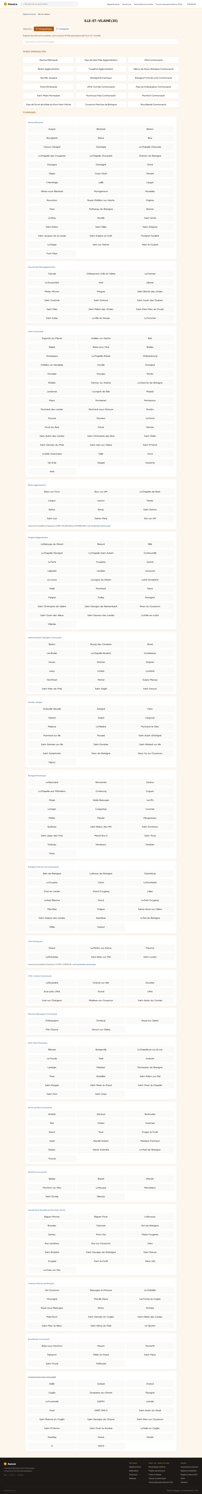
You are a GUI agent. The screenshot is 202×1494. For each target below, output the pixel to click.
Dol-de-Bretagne (150, 1225)
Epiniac (52, 1234)
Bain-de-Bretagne (52, 873)
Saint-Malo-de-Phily (52, 688)
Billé (150, 544)
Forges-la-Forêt (150, 1132)
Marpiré (150, 391)
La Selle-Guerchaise (52, 453)
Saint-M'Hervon (52, 1428)
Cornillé (101, 365)
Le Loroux (52, 579)
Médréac (101, 1067)
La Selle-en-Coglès (150, 1428)
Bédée (52, 1178)
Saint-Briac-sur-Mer (101, 957)
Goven (52, 662)
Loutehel (150, 671)
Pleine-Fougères (150, 1234)
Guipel (101, 717)
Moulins (150, 409)
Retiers (52, 1149)
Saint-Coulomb (52, 300)
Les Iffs (150, 800)
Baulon (52, 644)
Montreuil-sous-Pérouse (101, 409)
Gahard (52, 717)
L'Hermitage (52, 182)
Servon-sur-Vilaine (101, 1029)
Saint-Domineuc (150, 826)
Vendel (150, 1437)
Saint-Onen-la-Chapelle (150, 1085)
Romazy (150, 1308)
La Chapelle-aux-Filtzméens (52, 791)
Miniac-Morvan (52, 291)
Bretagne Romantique (101, 78)
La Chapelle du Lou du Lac (150, 1049)
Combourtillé (150, 553)
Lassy (52, 671)
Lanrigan (52, 809)
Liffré (150, 991)
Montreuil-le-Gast (150, 726)
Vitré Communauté (153, 60)
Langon (52, 500)
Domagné (150, 365)
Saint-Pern (52, 1094)
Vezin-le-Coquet (150, 244)
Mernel (101, 679)
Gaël (101, 1058)
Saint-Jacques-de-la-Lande (52, 235)
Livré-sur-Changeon (52, 1000)
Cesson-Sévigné (52, 147)
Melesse (52, 726)
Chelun (101, 1123)
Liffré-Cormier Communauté (101, 86)
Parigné (52, 597)
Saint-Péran (150, 1354)
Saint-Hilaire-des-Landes (150, 1316)
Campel (101, 1383)
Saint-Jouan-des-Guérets (150, 300)
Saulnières (101, 918)
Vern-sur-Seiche (101, 244)
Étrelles (52, 382)
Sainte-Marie (101, 518)
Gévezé (150, 173)
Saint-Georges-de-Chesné (100, 1419)
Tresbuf (101, 927)
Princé (101, 427)
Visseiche (150, 462)
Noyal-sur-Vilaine (150, 1020)
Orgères (150, 200)
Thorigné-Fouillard (150, 235)
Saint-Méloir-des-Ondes (101, 309)
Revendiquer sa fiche (157, 1467)
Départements (113, 4)
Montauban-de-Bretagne (150, 1067)
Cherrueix (101, 1225)
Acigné (52, 129)
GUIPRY (101, 1401)
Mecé (52, 400)
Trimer (52, 853)
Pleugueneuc (150, 818)
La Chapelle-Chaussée (150, 147)
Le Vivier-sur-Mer (52, 1270)
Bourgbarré (52, 138)
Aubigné (101, 709)
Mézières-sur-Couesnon (101, 1000)
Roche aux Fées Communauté (101, 95)
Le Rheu (52, 218)
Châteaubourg (150, 356)
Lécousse (150, 571)
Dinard (52, 948)
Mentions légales (173, 1490)
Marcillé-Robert (101, 1141)
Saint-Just (52, 518)
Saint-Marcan (150, 1252)
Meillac (52, 818)
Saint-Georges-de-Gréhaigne (101, 1252)
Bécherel (101, 129)
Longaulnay (101, 809)
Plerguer (101, 291)
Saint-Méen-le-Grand (101, 1085)
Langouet (150, 717)
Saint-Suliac (52, 318)
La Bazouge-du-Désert (52, 544)
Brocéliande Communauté (153, 104)
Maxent (101, 1346)
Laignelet (52, 571)
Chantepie (101, 147)
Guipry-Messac (150, 679)
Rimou (101, 1308)
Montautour (150, 400)
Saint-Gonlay (51, 1196)
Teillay (52, 927)
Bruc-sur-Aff (101, 491)
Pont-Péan (52, 253)
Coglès (52, 1392)
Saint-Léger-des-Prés (52, 835)
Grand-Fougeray (101, 891)
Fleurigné (150, 1392)
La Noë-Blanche (52, 900)
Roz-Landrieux (52, 1243)
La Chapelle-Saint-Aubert (101, 553)
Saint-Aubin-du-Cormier (150, 1000)
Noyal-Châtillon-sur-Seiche (100, 200)
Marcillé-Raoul (101, 1299)
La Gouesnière (52, 282)
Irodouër (150, 1058)
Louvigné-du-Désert (101, 579)
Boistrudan (150, 1114)
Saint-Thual (150, 835)
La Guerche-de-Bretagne (150, 382)
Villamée (52, 624)
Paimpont (52, 1354)
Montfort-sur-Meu (52, 1187)
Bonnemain (101, 782)
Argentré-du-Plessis (52, 338)
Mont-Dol (101, 1234)
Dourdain (150, 982)
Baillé (51, 1383)
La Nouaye (101, 1187)
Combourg (101, 791)
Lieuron (101, 500)
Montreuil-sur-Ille (51, 735)
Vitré (52, 471)
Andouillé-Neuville (52, 709)
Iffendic (150, 1178)
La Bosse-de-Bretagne (101, 873)
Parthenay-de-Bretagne (101, 209)
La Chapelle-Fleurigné (52, 553)
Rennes (150, 209)
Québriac (51, 826)
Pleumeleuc (150, 1187)
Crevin (101, 882)
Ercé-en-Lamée (52, 891)
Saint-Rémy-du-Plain (101, 1325)
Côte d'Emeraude (48, 86)
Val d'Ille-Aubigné (48, 78)
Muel (52, 1076)
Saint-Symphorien (52, 753)
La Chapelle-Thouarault (101, 155)
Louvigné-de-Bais (101, 391)
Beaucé (101, 544)
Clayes (52, 173)
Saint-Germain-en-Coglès (101, 1316)
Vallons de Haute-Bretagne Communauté (153, 69)
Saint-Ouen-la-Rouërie (101, 1428)
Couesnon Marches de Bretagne (101, 104)
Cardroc (150, 782)
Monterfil (150, 1346)
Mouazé (101, 735)
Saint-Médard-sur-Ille (150, 744)
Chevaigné (101, 164)
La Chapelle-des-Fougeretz (52, 155)
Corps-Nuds (101, 173)
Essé (101, 1132)
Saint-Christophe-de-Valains (52, 606)
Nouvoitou (52, 200)
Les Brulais (52, 653)
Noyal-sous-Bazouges (52, 1308)
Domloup (101, 1020)
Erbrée (150, 374)
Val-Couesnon (52, 1290)
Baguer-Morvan (52, 1216)
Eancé (52, 1132)
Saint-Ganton (150, 509)
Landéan (101, 571)
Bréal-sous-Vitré (101, 347)
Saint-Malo (52, 309)
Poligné (101, 909)
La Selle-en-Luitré (150, 615)
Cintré (150, 164)
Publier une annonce (157, 1471)
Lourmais (150, 809)
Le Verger (52, 244)
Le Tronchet (150, 318)
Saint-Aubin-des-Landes (52, 436)
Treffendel (101, 1363)
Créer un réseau (155, 1474)
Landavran (52, 391)
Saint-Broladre (52, 1252)
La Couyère (51, 882)
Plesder (101, 818)
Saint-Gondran (101, 744)
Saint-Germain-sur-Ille (52, 744)
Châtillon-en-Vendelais (52, 365)
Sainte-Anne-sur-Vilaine (150, 909)
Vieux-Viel (150, 1261)
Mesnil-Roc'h (100, 835)
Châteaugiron (52, 1020)
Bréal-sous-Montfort (52, 1346)
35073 (101, 1446)
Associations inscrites (143, 4)
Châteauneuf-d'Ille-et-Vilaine (101, 273)
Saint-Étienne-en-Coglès (52, 1419)
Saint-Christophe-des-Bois (101, 436)
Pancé (101, 900)
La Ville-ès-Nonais (101, 318)
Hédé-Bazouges (101, 800)
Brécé (101, 138)
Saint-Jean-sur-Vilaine (101, 445)
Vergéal (101, 462)
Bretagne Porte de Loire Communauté (153, 78)
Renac (101, 509)
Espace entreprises (188, 1471)
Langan (150, 182)
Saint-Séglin (101, 688)
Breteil (101, 1178)
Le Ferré (52, 562)
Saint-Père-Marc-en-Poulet (150, 309)
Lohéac (101, 671)
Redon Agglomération (48, 69)
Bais (150, 338)
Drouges (101, 374)
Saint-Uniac (101, 1094)
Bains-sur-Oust (52, 491)
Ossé (52, 1410)
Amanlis (52, 1114)
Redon (52, 509)
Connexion (191, 4)
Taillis (101, 453)
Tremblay (52, 1437)
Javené (150, 562)
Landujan (52, 1067)
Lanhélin (150, 1401)
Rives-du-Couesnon (150, 606)
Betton (150, 129)
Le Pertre (150, 418)
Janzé (52, 1141)
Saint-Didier (150, 436)
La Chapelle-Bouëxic (101, 653)
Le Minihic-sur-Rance (101, 948)
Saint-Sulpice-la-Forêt (101, 235)
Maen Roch (51, 1316)
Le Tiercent (150, 1325)
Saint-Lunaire (150, 957)
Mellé (52, 588)
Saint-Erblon (52, 227)
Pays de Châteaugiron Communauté (153, 86)
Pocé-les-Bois (52, 427)
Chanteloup (150, 873)
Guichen (101, 662)
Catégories (64, 29)
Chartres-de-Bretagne (150, 155)
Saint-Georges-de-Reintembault (101, 606)
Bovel (150, 644)
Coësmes (150, 1123)
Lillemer (150, 282)
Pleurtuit (150, 948)
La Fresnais (150, 273)
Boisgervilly (101, 1049)
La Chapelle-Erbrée (101, 356)
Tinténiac (52, 844)
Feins (150, 709)
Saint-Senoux (150, 688)
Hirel (101, 282)
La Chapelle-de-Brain (150, 491)
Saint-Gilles (101, 227)
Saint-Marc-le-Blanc (52, 1325)
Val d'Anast (52, 679)
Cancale (52, 273)
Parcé (150, 588)
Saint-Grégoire (150, 227)
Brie (52, 1123)
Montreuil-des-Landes (52, 409)
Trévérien (150, 844)
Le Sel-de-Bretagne (150, 918)
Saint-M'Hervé (150, 445)
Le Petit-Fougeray (150, 900)
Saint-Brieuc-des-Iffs (101, 826)
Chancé (150, 1383)
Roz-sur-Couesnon (101, 1243)
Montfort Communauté (153, 95)
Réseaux (132, 1478)
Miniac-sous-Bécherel (52, 191)
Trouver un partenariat (157, 1478)
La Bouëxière (52, 982)
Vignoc (52, 762)
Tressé (101, 1437)
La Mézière (101, 726)
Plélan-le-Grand (101, 1354)
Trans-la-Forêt (101, 1261)
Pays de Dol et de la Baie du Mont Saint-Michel (48, 104)
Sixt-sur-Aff (150, 518)
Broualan (52, 1225)
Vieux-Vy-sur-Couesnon (150, 753)
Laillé (101, 182)
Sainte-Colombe (101, 1149)
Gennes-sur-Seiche (101, 382)
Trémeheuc (101, 844)
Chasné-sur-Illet (101, 982)
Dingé (52, 800)
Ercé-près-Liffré (52, 991)
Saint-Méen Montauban (48, 95)
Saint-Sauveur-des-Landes (100, 615)
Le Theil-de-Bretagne (150, 1149)
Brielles (150, 347)
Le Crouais (52, 1058)
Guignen (150, 662)
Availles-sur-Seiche (100, 338)
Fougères (101, 562)
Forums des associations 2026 (161, 1482)
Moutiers (101, 418)
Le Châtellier (150, 1290)
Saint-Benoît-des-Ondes (150, 291)
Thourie (52, 1158)
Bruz (150, 138)
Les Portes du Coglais (150, 1299)
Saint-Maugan (52, 1085)
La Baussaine (52, 782)
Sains (150, 1243)
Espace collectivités (189, 1474)
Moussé (52, 418)
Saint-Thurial (52, 1363)
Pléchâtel (51, 909)
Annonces (126, 4)
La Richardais (52, 957)
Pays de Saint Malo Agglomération (101, 60)
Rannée (150, 427)
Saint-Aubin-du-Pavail (150, 1410)
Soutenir (184, 1482)
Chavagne (52, 164)
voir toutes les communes (98, 526)
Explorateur (134, 1471)
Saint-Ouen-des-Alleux (52, 615)
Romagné (150, 597)
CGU (196, 1490)
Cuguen (150, 791)
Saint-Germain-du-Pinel (52, 445)
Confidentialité (187, 1490)
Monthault (101, 588)
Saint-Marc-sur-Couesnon (150, 1419)
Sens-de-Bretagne (101, 753)
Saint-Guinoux (101, 300)
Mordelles (150, 191)
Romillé (100, 218)
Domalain (52, 374)
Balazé (52, 347)
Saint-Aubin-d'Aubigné (150, 735)
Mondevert (101, 400)
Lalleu (150, 891)
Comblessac (150, 653)
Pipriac (150, 500)
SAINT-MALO (100, 1410)
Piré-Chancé (52, 1029)
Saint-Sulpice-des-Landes (52, 918)
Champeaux (52, 356)
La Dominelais (150, 882)
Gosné (101, 991)
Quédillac (101, 1076)
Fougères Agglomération (101, 69)
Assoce (12, 4)
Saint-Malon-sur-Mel (150, 1076)
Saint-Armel (150, 218)
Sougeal (52, 1261)
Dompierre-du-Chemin (101, 1392)
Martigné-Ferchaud (150, 1141)
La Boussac (150, 1216)
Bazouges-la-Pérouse (101, 1290)
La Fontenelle (52, 1401)
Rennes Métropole (49, 60)
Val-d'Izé (52, 462)
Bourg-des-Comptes (101, 644)
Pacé (52, 209)
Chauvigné (52, 1299)
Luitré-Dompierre (150, 579)
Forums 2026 (169, 4)
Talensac (101, 1196)
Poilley (101, 597)
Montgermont (101, 191)
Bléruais (52, 1049)
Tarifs (183, 1478)
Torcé (150, 453)
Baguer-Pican (101, 1216)
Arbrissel (101, 1114)
